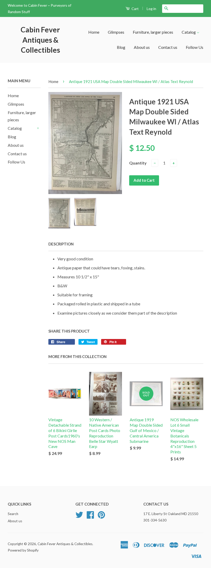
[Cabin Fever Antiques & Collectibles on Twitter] (79, 517)
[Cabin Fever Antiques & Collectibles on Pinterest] (101, 517)
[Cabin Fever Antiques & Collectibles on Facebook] (90, 517)
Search (13, 514)
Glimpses (116, 32)
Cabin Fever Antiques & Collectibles (40, 39)
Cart (135, 8)
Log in (151, 8)
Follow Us (194, 47)
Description (61, 244)
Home (93, 32)
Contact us (167, 47)
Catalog (189, 32)
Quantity (138, 162)
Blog (121, 47)
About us (142, 47)
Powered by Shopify (23, 550)
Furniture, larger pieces (153, 32)
